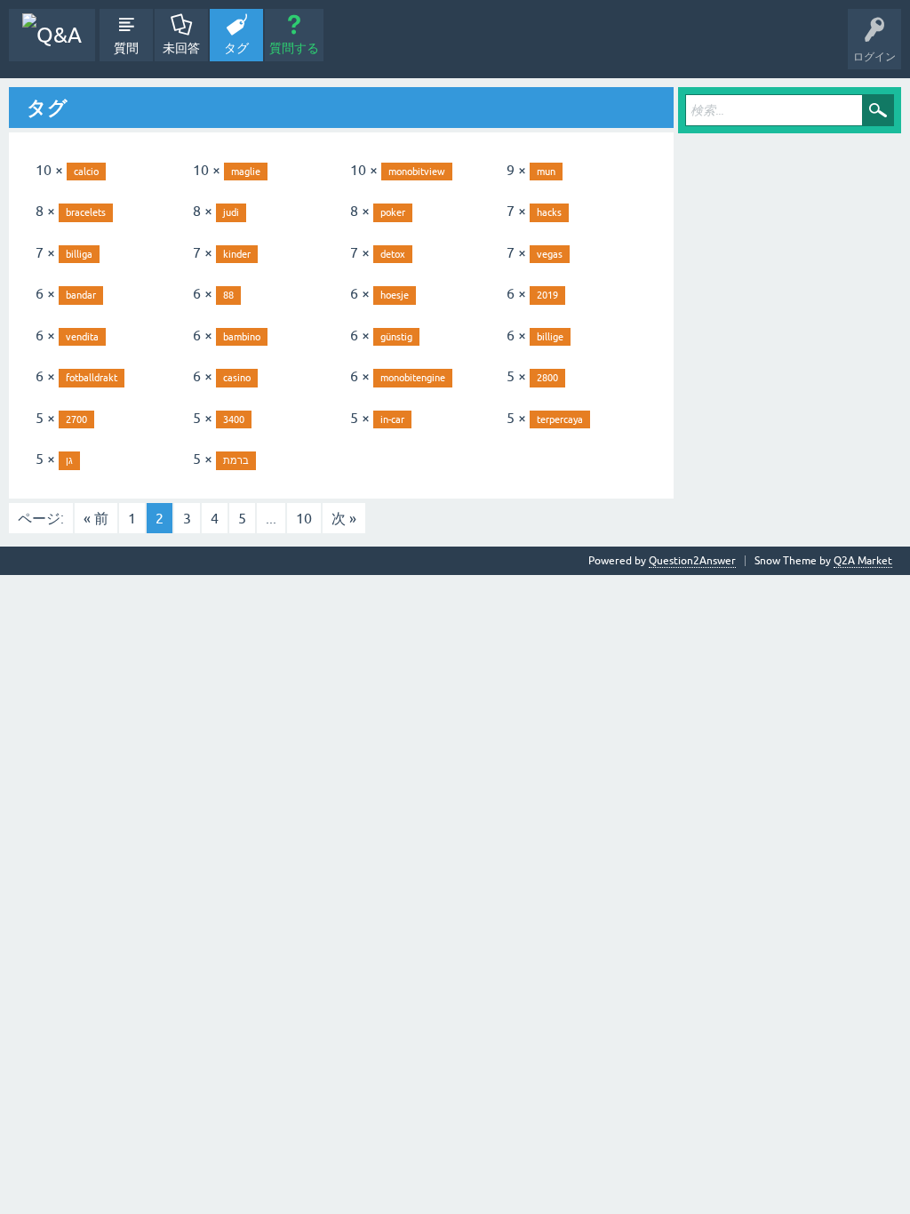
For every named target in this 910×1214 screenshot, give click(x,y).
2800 (547, 377)
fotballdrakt (91, 377)
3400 (233, 419)
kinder (237, 254)
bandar (81, 295)
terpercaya (560, 419)
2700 (76, 419)
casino (237, 377)
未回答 (181, 48)
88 (228, 295)
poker (392, 212)
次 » (343, 518)
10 (304, 518)
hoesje (394, 295)
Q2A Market (863, 561)
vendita (82, 336)
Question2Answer (692, 561)
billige (550, 336)
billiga (79, 254)
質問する (294, 48)
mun (546, 171)
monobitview (416, 171)
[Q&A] (52, 35)
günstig (396, 336)
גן (69, 460)
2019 (547, 295)
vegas (550, 254)
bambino (241, 336)
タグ (236, 48)
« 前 (96, 518)
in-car (392, 419)
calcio (86, 171)
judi (231, 212)
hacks (549, 212)
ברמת (236, 460)
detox (392, 254)
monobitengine (412, 377)
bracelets (86, 212)
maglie (245, 171)
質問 (126, 48)
